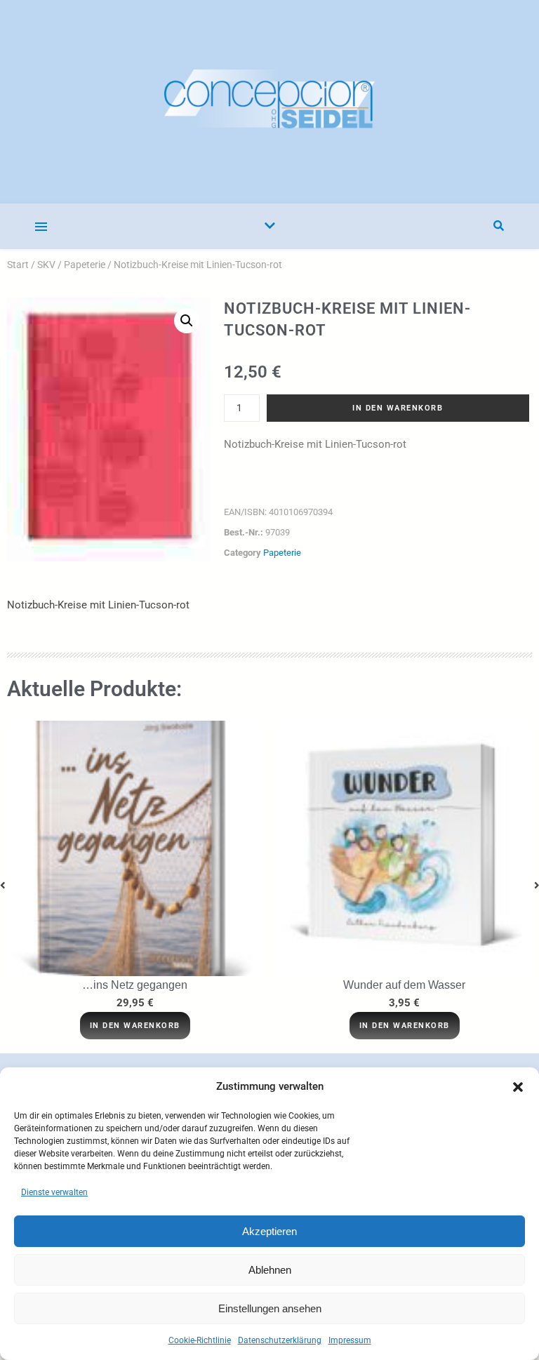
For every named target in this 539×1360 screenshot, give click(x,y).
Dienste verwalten (54, 1192)
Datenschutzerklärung (279, 1340)
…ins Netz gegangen (134, 985)
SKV (46, 264)
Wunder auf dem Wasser (404, 985)
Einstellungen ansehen (269, 1308)
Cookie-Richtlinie (199, 1340)
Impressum (349, 1340)
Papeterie (84, 264)
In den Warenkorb (397, 408)
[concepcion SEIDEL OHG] (269, 102)
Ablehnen (269, 1270)
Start (18, 264)
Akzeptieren (269, 1231)
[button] (518, 1087)
